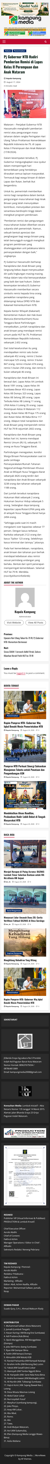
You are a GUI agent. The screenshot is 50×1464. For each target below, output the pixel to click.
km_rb (8, 882)
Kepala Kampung (13, 78)
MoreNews (40, 1455)
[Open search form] (46, 41)
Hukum (8, 51)
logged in (21, 673)
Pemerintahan (19, 51)
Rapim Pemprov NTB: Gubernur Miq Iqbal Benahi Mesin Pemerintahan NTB (23, 724)
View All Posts (35, 622)
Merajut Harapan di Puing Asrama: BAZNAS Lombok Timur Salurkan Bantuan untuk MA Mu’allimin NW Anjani (24, 875)
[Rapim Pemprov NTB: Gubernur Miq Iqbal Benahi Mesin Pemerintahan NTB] (25, 705)
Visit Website (14, 622)
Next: (22, 651)
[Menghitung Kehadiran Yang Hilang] (25, 942)
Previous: (24, 638)
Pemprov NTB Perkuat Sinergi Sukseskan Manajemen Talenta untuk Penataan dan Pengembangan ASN (25, 769)
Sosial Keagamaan (14, 865)
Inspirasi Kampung (14, 953)
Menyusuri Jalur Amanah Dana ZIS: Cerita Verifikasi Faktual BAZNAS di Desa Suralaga (24, 919)
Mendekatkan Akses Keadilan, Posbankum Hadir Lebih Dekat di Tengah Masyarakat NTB (24, 816)
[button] (4, 41)
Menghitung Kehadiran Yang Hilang (20, 960)
